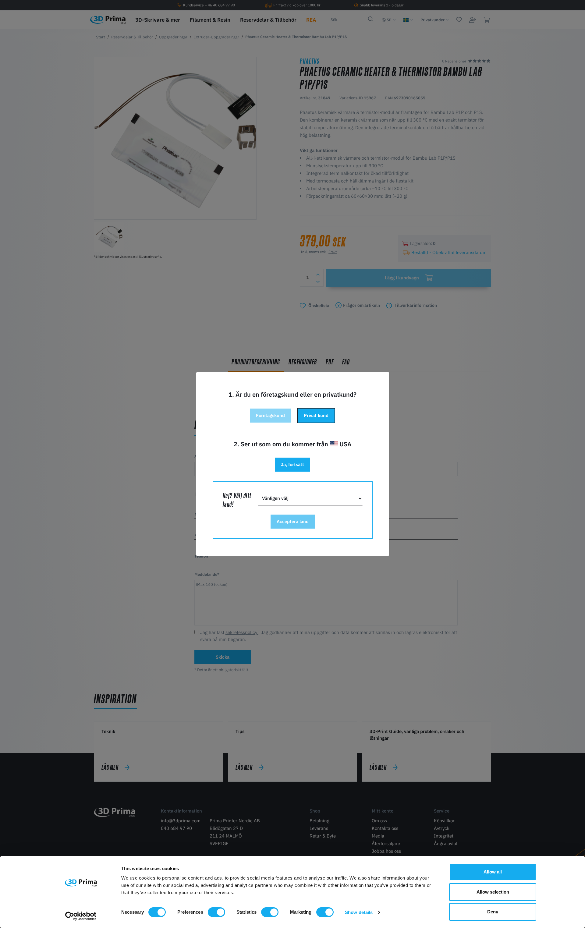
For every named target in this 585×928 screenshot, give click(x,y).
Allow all (493, 871)
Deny (492, 911)
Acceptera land (293, 521)
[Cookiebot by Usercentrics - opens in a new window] (81, 916)
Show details (359, 912)
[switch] (216, 912)
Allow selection (493, 891)
